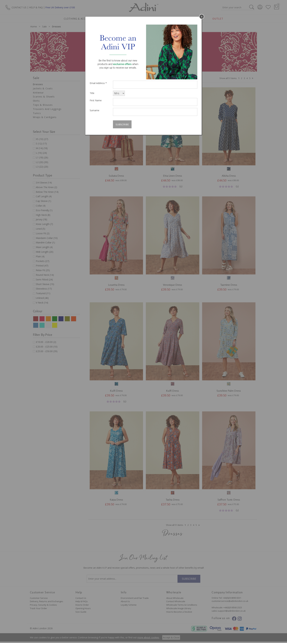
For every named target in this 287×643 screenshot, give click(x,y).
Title (92, 93)
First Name (96, 100)
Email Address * (98, 83)
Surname (94, 110)
